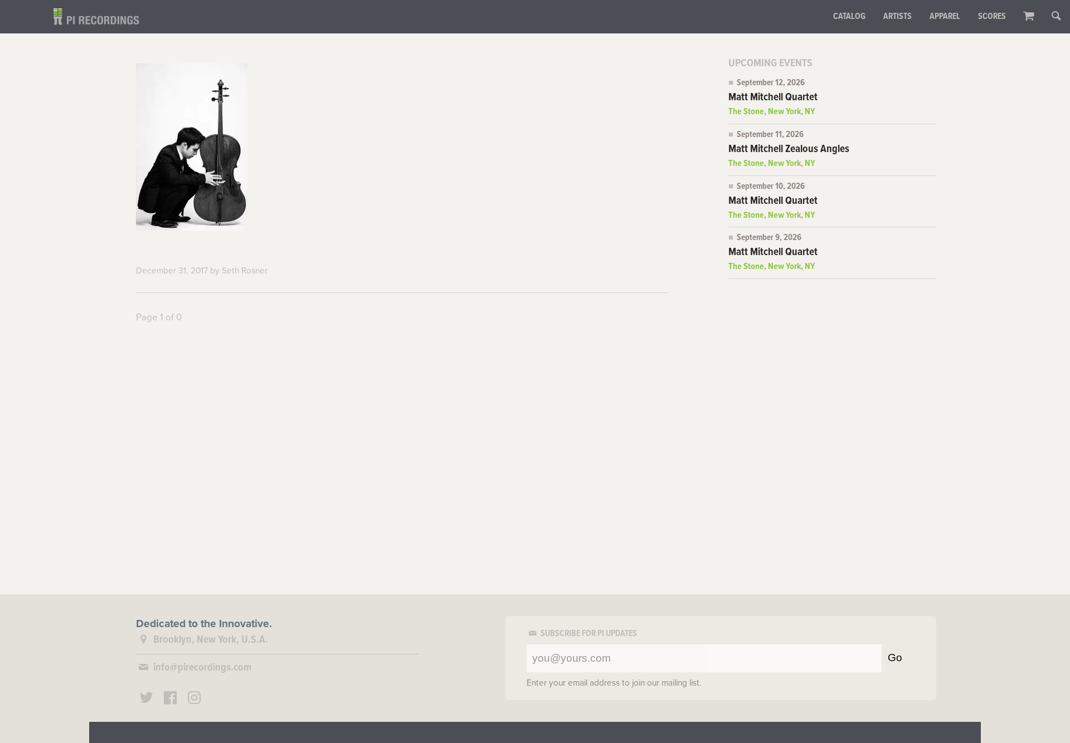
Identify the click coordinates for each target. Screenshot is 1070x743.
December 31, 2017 (172, 271)
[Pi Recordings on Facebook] (170, 699)
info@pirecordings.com (202, 667)
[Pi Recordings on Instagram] (194, 699)
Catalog (849, 16)
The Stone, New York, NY (771, 112)
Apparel (945, 16)
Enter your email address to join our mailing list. (614, 683)
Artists (897, 16)
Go (895, 657)
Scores (992, 16)
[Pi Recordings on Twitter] (146, 699)
